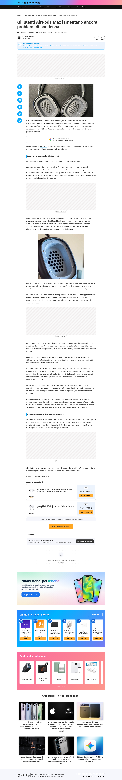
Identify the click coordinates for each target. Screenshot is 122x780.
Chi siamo (78, 774)
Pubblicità (102, 774)
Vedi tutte (95, 615)
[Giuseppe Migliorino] (19, 38)
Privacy (95, 774)
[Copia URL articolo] (19, 120)
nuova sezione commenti (34, 47)
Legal (90, 774)
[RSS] (103, 776)
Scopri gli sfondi (29, 595)
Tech (76, 7)
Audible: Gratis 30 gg (40, 631)
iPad (27, 7)
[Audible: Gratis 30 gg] (40, 624)
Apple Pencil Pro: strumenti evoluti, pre (98, 632)
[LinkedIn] (101, 776)
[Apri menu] (41, 2)
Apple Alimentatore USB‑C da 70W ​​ (83, 632)
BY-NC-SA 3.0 (46, 776)
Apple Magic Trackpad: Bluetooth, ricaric (55, 632)
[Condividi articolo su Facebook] (19, 86)
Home (19, 16)
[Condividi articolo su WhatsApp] (19, 113)
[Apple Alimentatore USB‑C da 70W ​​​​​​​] (83, 624)
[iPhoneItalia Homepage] (32, 2)
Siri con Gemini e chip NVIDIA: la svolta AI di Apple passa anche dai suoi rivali (90, 759)
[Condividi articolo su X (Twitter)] (19, 93)
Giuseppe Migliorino (28, 36)
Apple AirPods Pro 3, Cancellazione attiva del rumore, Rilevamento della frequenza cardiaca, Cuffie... (54, 490)
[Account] (103, 2)
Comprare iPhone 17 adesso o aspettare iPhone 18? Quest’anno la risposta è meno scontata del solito (32, 725)
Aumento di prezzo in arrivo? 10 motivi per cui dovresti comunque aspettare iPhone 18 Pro (61, 760)
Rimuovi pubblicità (61, 78)
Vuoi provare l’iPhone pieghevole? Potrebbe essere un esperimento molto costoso (90, 724)
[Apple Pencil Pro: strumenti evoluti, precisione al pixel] (98, 624)
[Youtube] (89, 776)
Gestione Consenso (57, 776)
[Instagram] (92, 776)
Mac (33, 7)
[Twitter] (86, 776)
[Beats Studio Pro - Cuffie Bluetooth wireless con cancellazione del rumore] (69, 624)
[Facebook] (83, 776)
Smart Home (60, 7)
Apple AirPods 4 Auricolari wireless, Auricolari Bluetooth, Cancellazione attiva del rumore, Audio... (55, 507)
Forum (70, 7)
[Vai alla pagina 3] (62, 686)
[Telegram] (98, 776)
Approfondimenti (28, 16)
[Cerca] (21, 2)
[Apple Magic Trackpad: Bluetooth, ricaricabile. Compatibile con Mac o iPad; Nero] (54, 624)
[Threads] (95, 776)
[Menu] (18, 2)
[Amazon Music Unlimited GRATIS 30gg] (25, 624)
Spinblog (41, 774)
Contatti (85, 774)
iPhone (19, 7)
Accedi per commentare (84, 541)
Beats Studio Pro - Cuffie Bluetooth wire (69, 632)
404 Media (43, 146)
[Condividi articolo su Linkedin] (19, 100)
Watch (49, 7)
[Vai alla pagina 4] (64, 686)
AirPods (41, 7)
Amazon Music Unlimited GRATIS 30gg (26, 632)
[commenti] (96, 38)
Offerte (83, 7)
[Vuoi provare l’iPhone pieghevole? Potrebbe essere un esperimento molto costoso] (90, 711)
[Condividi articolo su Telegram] (19, 107)
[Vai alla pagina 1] (58, 686)
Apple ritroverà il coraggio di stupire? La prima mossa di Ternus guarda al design (31, 759)
